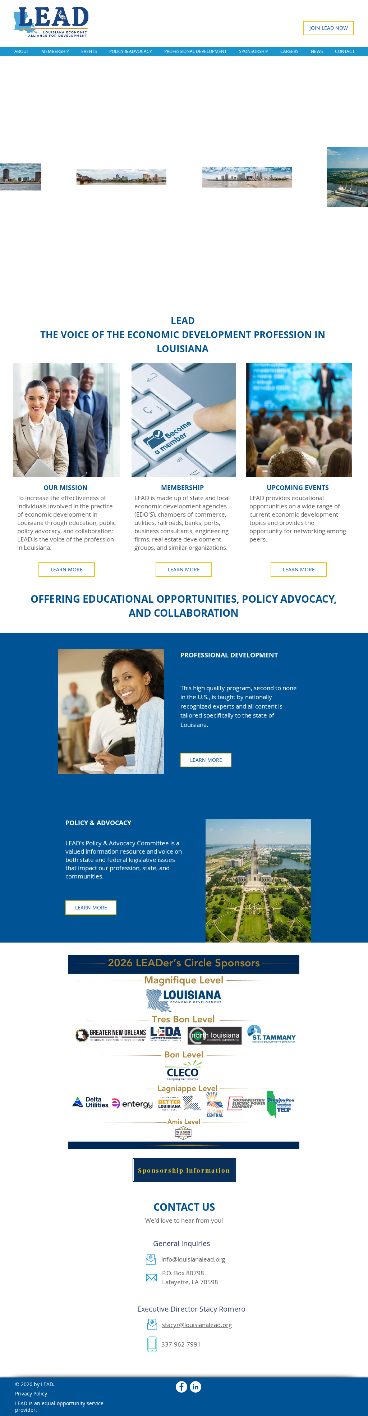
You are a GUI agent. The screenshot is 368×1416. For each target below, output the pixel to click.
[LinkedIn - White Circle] (195, 1387)
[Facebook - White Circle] (181, 1387)
